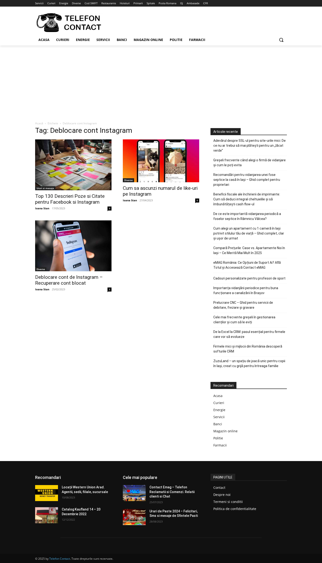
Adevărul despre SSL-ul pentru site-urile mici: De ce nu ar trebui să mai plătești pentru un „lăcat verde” (249, 145)
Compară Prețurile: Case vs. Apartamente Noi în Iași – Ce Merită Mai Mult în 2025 (249, 250)
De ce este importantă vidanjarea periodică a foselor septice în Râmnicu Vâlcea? (247, 216)
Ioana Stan (42, 208)
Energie (219, 410)
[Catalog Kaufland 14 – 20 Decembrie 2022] (46, 515)
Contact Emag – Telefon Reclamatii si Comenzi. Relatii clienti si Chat (171, 491)
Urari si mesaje (45, 188)
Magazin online (225, 431)
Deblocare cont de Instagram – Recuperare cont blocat (69, 280)
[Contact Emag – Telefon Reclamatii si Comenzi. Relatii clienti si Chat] (134, 493)
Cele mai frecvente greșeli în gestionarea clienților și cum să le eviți (244, 319)
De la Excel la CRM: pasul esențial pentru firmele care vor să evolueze (249, 334)
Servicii (219, 417)
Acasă (39, 123)
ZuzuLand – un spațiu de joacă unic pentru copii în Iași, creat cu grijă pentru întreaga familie (249, 363)
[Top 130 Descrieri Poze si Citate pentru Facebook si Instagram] (73, 164)
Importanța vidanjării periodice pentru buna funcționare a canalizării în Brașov (245, 290)
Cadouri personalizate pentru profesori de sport (249, 278)
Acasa (218, 395)
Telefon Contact (59, 559)
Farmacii (220, 445)
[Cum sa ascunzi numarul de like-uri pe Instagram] (161, 160)
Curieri (218, 403)
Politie (218, 438)
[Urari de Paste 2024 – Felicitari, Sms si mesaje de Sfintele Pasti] (134, 517)
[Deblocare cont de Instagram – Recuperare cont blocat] (73, 245)
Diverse (128, 180)
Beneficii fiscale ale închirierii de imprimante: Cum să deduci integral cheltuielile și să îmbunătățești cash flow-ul (246, 199)
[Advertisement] (161, 81)
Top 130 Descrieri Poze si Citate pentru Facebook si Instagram (70, 199)
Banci (217, 424)
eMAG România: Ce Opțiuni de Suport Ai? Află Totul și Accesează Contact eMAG (247, 265)
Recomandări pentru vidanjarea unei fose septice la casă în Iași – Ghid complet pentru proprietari (246, 179)
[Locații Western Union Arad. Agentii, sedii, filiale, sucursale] (46, 493)
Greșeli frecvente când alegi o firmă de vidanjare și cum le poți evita (249, 162)
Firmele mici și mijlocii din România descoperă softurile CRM (247, 348)
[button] (281, 39)
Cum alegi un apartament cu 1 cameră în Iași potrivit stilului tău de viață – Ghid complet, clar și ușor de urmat (248, 233)
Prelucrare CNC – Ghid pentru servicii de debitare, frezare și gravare (243, 305)
